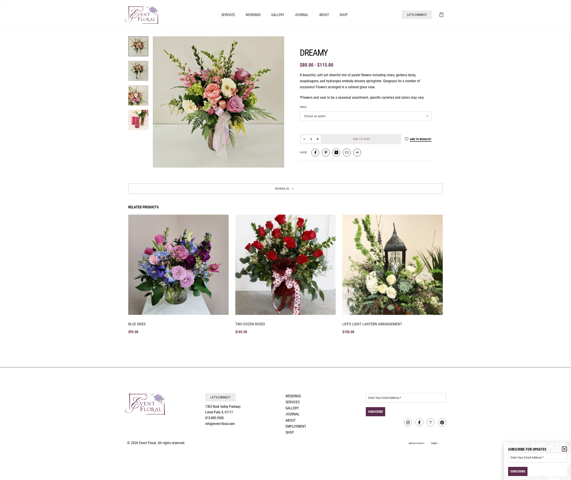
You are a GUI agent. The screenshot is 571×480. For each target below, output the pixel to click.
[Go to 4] (138, 120)
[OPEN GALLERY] (218, 102)
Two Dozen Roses (250, 324)
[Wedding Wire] (431, 422)
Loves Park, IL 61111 (219, 412)
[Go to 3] (138, 95)
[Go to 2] (138, 71)
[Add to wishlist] (220, 223)
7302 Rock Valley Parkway (222, 406)
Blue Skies (137, 324)
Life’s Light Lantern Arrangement (372, 324)
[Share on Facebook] (315, 152)
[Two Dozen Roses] (285, 265)
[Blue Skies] (178, 265)
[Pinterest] (442, 422)
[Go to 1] (138, 46)
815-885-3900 (214, 418)
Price (303, 107)
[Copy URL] (357, 152)
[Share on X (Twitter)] (336, 152)
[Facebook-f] (419, 422)
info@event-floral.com (220, 424)
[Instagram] (408, 422)
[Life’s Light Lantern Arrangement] (392, 265)
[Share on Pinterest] (326, 152)
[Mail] (347, 152)
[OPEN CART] (441, 14)
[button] (285, 189)
